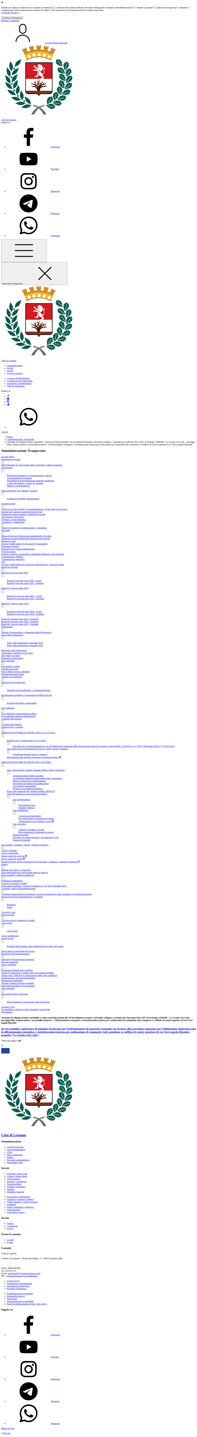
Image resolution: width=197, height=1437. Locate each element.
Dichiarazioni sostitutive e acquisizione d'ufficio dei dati (26, 695)
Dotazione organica (10, 546)
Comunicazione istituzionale (20, 381)
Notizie (10, 1223)
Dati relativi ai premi (10, 655)
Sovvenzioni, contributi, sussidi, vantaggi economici (24, 845)
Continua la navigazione (12, 18)
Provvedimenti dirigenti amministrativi (18, 716)
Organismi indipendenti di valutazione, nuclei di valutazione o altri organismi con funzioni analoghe (46, 894)
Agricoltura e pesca (16, 1212)
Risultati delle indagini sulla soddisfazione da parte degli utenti (35, 946)
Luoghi (10, 1240)
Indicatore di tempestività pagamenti (17, 959)
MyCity (7, 1433)
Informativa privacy (16, 1296)
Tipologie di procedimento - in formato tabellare (28, 690)
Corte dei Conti (8, 912)
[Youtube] (8, 399)
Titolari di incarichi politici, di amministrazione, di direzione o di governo (34, 509)
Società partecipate (9, 669)
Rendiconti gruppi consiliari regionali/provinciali (23, 514)
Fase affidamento (20, 810)
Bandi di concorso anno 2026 (14, 573)
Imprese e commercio (16, 1181)
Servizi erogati (7, 915)
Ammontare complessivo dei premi (17, 653)
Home (10, 437)
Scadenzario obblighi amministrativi (23, 498)
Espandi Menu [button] (7, 457)
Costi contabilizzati (9, 936)
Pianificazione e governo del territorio (18, 978)
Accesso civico (8, 1007)
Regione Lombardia (10, 20)
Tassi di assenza (8, 551)
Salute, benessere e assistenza (20, 1207)
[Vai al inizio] (2, 1046)
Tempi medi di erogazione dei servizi (18, 951)
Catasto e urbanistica (16, 1186)
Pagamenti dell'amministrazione (15, 954)
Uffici (9, 1152)
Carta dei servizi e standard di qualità (18, 920)
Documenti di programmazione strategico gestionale (30, 480)
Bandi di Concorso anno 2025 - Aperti (24, 596)
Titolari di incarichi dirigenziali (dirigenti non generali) (25, 538)
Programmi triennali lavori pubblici (17, 970)
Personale (5, 530)
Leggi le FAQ (13, 1281)
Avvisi (10, 1228)
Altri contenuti (7, 988)
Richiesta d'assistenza (16, 1288)
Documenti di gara (26, 805)
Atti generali (6, 467)
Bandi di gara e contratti (12, 727)
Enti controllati (8, 661)
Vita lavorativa (13, 1179)
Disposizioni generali (10, 459)
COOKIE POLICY (10, 13)
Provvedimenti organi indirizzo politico (19, 713)
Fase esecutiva (19, 824)
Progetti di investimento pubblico (28, 789)
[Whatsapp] (28, 427)
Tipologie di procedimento (13, 682)
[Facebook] (8, 396)
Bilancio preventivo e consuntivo (16, 870)
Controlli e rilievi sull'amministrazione (18, 888)
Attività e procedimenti (11, 677)
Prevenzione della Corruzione (14, 994)
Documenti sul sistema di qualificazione (31, 783)
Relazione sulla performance (14, 650)
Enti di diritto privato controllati (15, 671)
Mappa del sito (8, 1428)
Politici (10, 1157)
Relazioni (11, 904)
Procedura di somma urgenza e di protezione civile (36, 837)
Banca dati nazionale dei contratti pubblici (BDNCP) (31, 791)
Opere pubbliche (8, 964)
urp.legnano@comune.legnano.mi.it (24, 1273)
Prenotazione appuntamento (19, 1283)
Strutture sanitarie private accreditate (17, 983)
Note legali (12, 1299)
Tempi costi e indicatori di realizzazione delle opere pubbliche (29, 975)
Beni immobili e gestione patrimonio (17, 875)
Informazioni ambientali (12, 980)
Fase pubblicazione (21, 799)
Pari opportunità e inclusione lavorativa (36, 818)
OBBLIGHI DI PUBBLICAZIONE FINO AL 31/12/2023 (28, 732)
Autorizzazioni (13, 1209)
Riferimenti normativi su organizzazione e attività (29, 475)
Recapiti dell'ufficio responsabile (21, 703)
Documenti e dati (14, 1162)
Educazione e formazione (18, 1197)
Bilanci (4, 864)
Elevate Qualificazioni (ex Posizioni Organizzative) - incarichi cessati (32, 564)
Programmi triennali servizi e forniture (30, 754)
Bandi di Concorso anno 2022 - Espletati (19, 621)
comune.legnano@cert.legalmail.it (22, 1276)
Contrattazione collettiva (12, 557)
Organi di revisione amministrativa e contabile (22, 897)
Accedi (4, 432)
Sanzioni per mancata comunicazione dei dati (21, 512)
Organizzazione (8, 503)
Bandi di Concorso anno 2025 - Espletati (25, 598)
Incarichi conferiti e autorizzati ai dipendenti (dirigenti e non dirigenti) (32, 554)
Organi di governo (15, 1147)
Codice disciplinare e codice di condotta (25, 483)
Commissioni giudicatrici (29, 816)
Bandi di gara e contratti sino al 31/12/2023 (26, 740)
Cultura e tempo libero (17, 1176)
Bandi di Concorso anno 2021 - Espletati (19, 624)
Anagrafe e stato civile (17, 1173)
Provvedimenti (7, 708)
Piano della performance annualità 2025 (25, 643)
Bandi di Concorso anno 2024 (15, 603)
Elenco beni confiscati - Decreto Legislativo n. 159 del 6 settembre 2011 (34, 886)
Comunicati (12, 1226)
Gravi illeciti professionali (24, 786)
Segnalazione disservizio (18, 1286)
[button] (14, 365)
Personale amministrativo (18, 1160)
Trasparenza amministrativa (19, 383)
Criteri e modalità (9, 850)
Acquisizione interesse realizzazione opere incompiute (37, 778)
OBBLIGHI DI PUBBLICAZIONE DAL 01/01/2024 (26, 762)
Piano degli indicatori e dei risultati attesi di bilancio (24, 872)
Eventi (10, 1242)
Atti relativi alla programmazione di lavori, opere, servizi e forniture (37, 749)
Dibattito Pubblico (26, 808)
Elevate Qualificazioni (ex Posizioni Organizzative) (24, 544)
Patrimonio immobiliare (11, 881)
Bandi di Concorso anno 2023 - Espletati (19, 619)
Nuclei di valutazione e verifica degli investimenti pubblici (27, 973)
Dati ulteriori (7, 1012)
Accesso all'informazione (18, 378)
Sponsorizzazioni (20, 835)
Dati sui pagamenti (9, 962)
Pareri (9, 907)
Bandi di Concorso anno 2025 (15, 588)
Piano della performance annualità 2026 (25, 645)
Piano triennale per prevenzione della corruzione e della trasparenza (31, 465)
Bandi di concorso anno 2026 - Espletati (25, 583)
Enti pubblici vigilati (10, 666)
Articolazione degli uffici (12, 517)
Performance (7, 627)
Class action (6, 923)
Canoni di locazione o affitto (14, 883)
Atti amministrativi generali (19, 478)
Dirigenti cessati (8, 541)
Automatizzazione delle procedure (28, 776)
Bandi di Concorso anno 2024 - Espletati (25, 614)
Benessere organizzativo (12, 658)
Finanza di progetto (21, 840)
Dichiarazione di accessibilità (20, 1301)
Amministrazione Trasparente (20, 439)
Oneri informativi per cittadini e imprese (19, 491)
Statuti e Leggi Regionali (18, 486)
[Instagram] (8, 402)
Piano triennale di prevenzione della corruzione (28, 1002)
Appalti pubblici (14, 1184)
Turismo (10, 1189)
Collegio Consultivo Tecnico (31, 829)
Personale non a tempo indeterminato (18, 549)
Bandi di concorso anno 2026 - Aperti (24, 580)
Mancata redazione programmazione (29, 781)
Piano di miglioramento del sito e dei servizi (27, 1304)
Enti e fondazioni (14, 1155)
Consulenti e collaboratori (13, 522)
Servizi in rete (7, 938)
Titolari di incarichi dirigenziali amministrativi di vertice (26, 536)
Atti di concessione (9, 853)
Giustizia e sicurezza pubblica (20, 1199)
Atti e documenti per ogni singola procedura (27, 794)
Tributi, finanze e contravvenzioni (22, 1202)
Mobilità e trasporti (15, 1192)
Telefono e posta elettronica (13, 519)
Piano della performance (12, 635)
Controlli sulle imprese (11, 719)
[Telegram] (8, 405)
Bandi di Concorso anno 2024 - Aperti (24, 611)
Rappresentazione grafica (12, 674)
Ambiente (11, 1204)
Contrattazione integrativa (13, 559)
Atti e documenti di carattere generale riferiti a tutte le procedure (36, 770)
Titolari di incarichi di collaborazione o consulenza (24, 528)
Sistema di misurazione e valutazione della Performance (26, 632)
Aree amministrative (16, 1149)
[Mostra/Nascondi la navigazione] (24, 250)
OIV (3, 562)
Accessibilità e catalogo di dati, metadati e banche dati (25, 1009)
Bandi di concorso (9, 567)
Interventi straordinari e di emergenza (18, 986)
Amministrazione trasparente (20, 1293)
